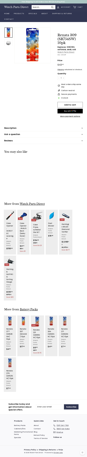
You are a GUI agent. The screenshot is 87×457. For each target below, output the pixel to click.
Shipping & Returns (62, 13)
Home (7, 13)
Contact (9, 19)
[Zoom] (32, 45)
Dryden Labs (58, 453)
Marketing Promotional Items (23, 433)
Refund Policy (39, 435)
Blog (35, 432)
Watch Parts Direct (16, 7)
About (44, 13)
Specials (33, 13)
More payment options (70, 116)
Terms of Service (41, 438)
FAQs (60, 450)
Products (19, 13)
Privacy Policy (30, 450)
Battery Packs (29, 309)
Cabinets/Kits (20, 429)
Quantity (62, 73)
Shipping (61, 70)
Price (60, 60)
